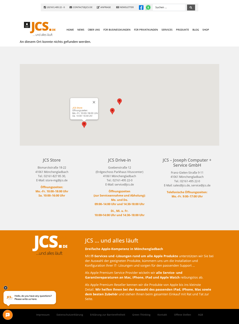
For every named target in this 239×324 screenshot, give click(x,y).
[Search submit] (191, 7)
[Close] (94, 102)
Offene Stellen (182, 314)
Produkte (182, 29)
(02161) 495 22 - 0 (56, 7)
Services (167, 29)
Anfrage (105, 7)
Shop (205, 29)
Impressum (43, 314)
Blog (195, 29)
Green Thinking (141, 314)
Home (70, 29)
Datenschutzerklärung (70, 314)
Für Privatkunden (146, 29)
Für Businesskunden (117, 29)
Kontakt (162, 314)
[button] (84, 125)
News (80, 29)
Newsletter (127, 7)
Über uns (94, 29)
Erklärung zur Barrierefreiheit (107, 314)
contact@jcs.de (82, 7)
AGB (200, 314)
